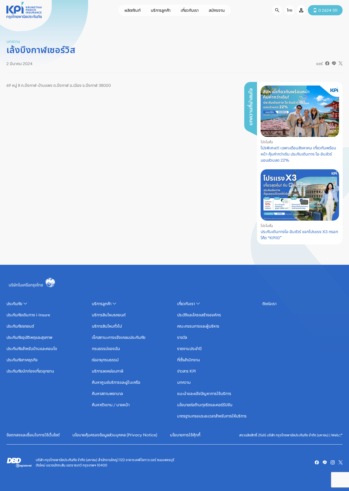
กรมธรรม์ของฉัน (106, 348)
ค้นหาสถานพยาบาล (107, 393)
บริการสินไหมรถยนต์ (108, 314)
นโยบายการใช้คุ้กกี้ (185, 434)
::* (341, 434)
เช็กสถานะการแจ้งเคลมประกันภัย (118, 337)
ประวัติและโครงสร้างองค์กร (199, 314)
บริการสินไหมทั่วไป (107, 326)
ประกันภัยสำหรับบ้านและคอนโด (31, 348)
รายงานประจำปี (189, 348)
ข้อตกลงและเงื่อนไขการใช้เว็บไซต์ (33, 434)
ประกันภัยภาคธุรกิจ (22, 359)
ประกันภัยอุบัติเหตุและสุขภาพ (29, 337)
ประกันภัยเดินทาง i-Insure (28, 314)
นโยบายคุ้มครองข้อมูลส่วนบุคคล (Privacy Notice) (114, 434)
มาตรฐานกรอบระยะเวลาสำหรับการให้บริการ (212, 415)
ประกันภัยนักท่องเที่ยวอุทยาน (30, 371)
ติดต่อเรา (269, 303)
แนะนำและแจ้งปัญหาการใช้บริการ (204, 393)
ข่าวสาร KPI (186, 371)
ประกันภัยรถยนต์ (20, 326)
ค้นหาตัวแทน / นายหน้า (111, 404)
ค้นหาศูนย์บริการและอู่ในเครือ (116, 382)
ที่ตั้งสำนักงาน (188, 359)
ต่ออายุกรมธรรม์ (105, 359)
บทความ (184, 382)
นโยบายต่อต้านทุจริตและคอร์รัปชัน (204, 404)
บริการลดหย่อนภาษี (107, 371)
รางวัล (182, 337)
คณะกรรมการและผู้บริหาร (198, 326)
